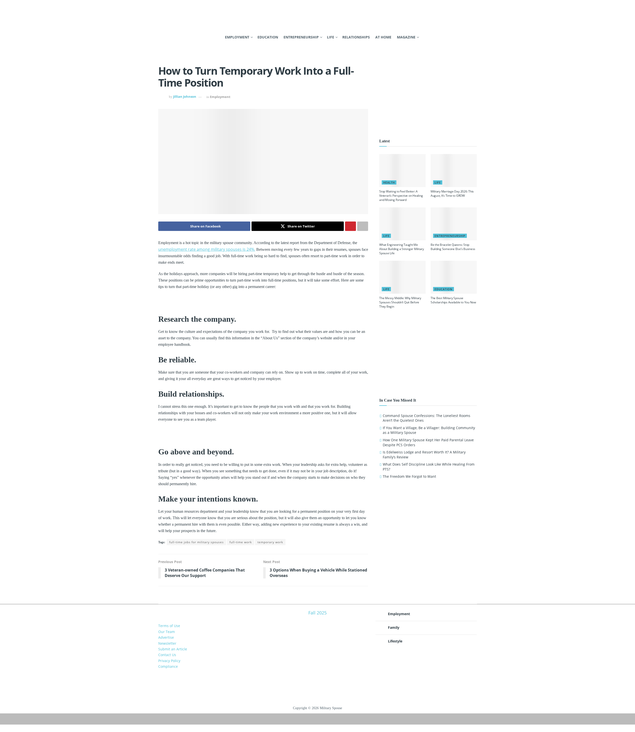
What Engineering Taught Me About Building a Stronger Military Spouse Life (401, 249)
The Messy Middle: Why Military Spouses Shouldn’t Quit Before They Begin (400, 302)
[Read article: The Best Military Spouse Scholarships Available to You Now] (454, 277)
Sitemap (317, 716)
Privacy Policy (169, 660)
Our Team (166, 631)
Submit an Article (172, 649)
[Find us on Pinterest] (168, 37)
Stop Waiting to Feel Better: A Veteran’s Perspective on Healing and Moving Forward (401, 195)
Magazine (406, 37)
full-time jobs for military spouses (196, 542)
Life (330, 37)
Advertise (166, 637)
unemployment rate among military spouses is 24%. (206, 249)
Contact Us (167, 654)
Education (267, 37)
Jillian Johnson (184, 97)
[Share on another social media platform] (362, 226)
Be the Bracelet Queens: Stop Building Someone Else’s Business (453, 247)
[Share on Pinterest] (350, 226)
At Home (383, 37)
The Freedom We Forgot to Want (409, 476)
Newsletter (167, 643)
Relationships (356, 37)
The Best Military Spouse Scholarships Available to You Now (453, 300)
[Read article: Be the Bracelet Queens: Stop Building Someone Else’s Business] (454, 223)
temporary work (270, 542)
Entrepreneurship (301, 37)
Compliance (168, 666)
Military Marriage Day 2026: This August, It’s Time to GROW (452, 193)
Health (389, 182)
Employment (237, 37)
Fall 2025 (317, 613)
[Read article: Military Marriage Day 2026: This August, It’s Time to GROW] (454, 170)
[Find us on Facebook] (160, 37)
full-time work (240, 542)
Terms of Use (169, 625)
